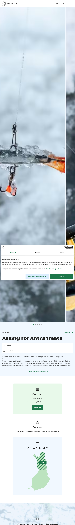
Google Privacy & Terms (54, 269)
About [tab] (62, 253)
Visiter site (37, 407)
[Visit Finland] (9, 3)
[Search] (64, 4)
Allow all (61, 276)
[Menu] (69, 4)
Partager (67, 332)
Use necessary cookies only (37, 276)
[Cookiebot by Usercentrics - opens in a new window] (65, 247)
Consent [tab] (13, 253)
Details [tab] (37, 253)
